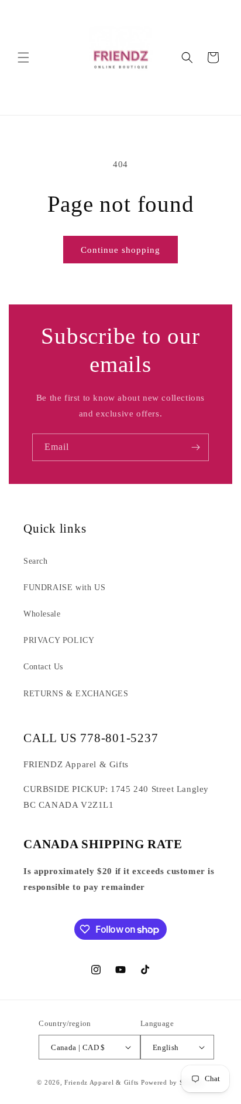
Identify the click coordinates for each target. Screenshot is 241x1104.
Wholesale (41, 613)
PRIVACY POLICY (58, 640)
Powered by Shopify (172, 1082)
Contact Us (43, 666)
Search (35, 561)
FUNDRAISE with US (64, 587)
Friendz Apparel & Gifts (102, 1082)
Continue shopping (120, 250)
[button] (23, 57)
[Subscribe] (195, 447)
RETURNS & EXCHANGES (75, 693)
